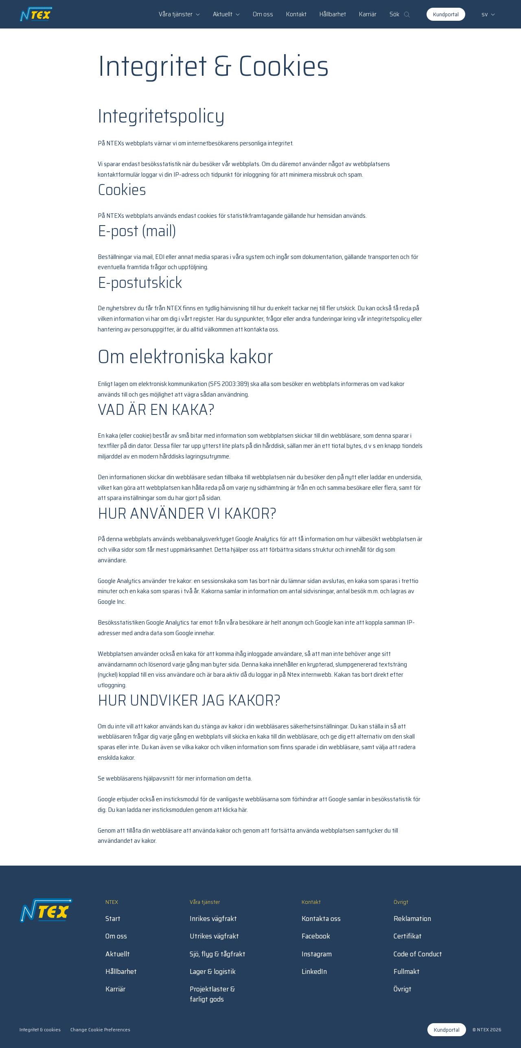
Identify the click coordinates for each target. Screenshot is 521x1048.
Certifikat (408, 936)
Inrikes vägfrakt (213, 919)
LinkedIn (314, 972)
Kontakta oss (321, 919)
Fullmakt (407, 972)
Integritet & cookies (40, 1029)
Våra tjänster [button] (176, 14)
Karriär (368, 14)
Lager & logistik (213, 972)
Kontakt (296, 14)
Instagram (317, 954)
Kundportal (446, 14)
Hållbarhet (333, 14)
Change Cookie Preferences (100, 1029)
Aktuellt (117, 954)
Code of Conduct (418, 954)
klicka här (235, 810)
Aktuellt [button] (222, 14)
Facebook (316, 936)
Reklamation (412, 919)
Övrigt (403, 989)
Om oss (263, 14)
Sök (394, 14)
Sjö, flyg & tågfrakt (217, 954)
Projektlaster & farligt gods (212, 994)
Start (112, 919)
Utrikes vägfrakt (214, 936)
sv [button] (485, 14)
